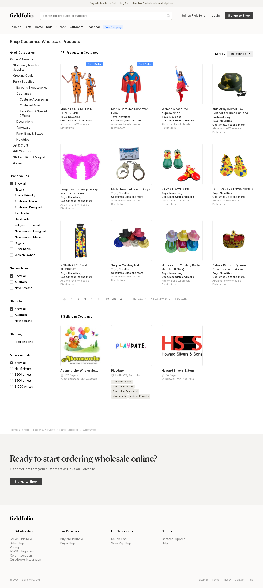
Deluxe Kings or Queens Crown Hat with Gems (229, 267)
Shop (25, 429)
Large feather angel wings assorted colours (79, 191)
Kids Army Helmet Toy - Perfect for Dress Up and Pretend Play (230, 113)
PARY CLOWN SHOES (176, 189)
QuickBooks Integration (25, 559)
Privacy (227, 579)
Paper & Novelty (44, 429)
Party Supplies (69, 429)
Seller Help (17, 543)
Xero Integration (21, 555)
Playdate (117, 370)
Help (165, 543)
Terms (215, 579)
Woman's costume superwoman (175, 111)
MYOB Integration (22, 551)
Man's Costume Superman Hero (130, 111)
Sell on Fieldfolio (21, 539)
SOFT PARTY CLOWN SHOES (232, 189)
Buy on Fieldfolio (71, 539)
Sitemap (204, 579)
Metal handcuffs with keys (130, 189)
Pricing (14, 547)
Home (13, 429)
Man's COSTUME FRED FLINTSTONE (76, 111)
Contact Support (173, 539)
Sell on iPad (119, 539)
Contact (239, 579)
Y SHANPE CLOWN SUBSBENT (73, 267)
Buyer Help (67, 543)
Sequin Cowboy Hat (125, 265)
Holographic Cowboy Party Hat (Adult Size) (181, 267)
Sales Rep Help (121, 543)
